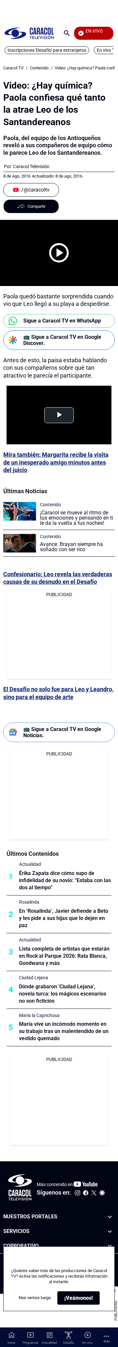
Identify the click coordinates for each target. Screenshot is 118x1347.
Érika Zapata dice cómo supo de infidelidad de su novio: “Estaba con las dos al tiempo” (65, 880)
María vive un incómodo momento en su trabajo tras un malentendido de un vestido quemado (63, 1031)
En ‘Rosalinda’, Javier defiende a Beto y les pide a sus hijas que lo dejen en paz (63, 918)
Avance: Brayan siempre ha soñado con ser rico (71, 546)
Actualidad (30, 864)
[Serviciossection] (110, 1231)
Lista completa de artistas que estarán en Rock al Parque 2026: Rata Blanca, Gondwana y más (64, 956)
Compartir (37, 206)
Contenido (39, 67)
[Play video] (59, 253)
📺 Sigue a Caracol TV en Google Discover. (62, 340)
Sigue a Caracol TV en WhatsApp (62, 321)
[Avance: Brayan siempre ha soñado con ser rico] (19, 543)
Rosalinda (29, 902)
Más (107, 1341)
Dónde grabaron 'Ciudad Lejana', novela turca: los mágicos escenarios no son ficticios (62, 993)
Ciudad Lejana (33, 977)
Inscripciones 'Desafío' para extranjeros (47, 50)
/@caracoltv (35, 190)
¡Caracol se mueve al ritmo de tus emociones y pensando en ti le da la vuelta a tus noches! (76, 517)
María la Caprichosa (39, 1015)
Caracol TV (13, 67)
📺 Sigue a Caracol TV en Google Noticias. (62, 732)
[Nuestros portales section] (110, 1216)
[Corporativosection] (110, 1246)
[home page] (29, 33)
